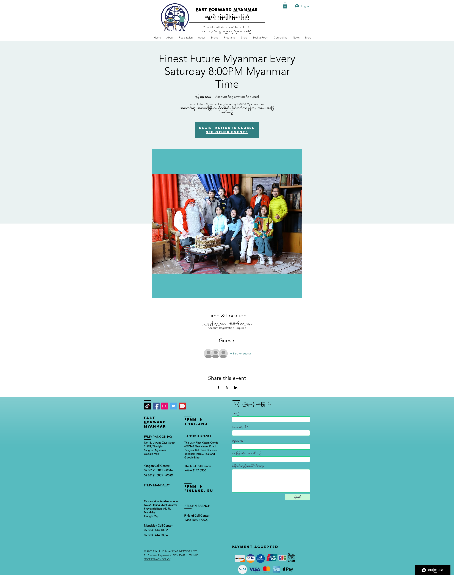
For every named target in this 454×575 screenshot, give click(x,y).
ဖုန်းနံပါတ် (237, 440)
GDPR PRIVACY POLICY (157, 559)
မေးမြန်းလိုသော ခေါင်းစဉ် (246, 453)
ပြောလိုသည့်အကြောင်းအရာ (248, 466)
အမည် (236, 413)
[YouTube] (182, 406)
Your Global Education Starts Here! (226, 27)
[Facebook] (156, 406)
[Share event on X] (227, 387)
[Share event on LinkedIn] (235, 387)
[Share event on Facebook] (218, 387)
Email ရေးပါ (239, 427)
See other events (227, 132)
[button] (285, 5)
